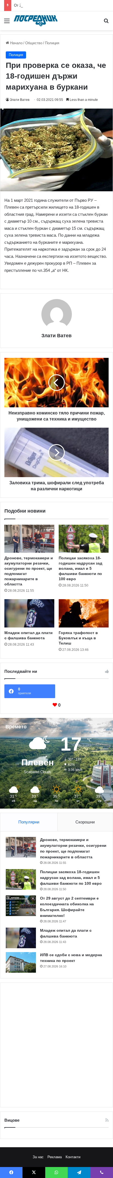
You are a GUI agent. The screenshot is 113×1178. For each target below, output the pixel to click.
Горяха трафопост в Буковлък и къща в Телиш (78, 638)
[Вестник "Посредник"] (36, 20)
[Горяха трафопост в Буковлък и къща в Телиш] (84, 613)
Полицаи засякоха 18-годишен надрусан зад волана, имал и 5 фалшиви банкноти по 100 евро (80, 568)
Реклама (54, 1157)
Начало (15, 43)
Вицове (11, 1120)
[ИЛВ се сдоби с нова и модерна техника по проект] (21, 962)
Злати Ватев (19, 100)
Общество (33, 43)
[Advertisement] (56, 1045)
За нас (38, 1157)
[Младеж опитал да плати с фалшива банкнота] (29, 613)
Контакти (73, 1157)
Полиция (52, 43)
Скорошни (85, 822)
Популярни (28, 822)
